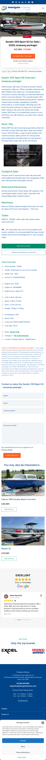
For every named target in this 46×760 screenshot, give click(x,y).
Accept (23, 741)
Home (4, 71)
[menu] (43, 8)
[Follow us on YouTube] (29, 2)
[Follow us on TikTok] (19, 2)
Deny (23, 746)
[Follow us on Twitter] (26, 2)
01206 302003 (23, 63)
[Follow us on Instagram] (16, 2)
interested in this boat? (23, 56)
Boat (9, 71)
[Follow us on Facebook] (13, 2)
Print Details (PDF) (23, 246)
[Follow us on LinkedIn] (23, 2)
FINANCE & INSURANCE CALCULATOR (24, 252)
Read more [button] (7, 614)
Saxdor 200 (14, 332)
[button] (43, 723)
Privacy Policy (7, 450)
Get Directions (23, 700)
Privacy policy (22, 757)
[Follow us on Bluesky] (32, 2)
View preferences (23, 752)
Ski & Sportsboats (21, 336)
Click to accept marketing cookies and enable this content (23, 155)
